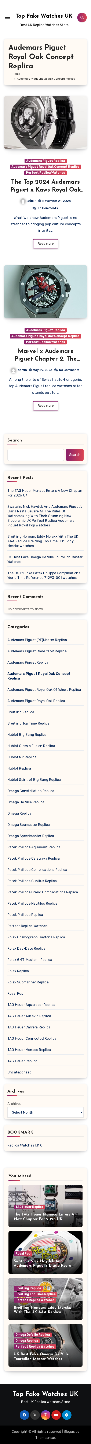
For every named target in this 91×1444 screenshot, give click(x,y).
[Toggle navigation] (7, 17)
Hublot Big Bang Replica (27, 735)
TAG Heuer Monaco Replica (29, 1050)
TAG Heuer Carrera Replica (28, 1027)
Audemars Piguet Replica (45, 161)
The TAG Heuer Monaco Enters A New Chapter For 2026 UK (44, 493)
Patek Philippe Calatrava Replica (33, 858)
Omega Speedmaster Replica (30, 836)
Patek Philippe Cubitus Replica (32, 881)
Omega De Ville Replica (25, 802)
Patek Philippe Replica (25, 915)
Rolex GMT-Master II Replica (29, 960)
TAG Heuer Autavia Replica (29, 1016)
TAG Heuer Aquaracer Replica (31, 1005)
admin (31, 201)
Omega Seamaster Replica (28, 825)
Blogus (69, 1432)
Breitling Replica (20, 712)
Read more (46, 243)
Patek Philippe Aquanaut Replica (33, 847)
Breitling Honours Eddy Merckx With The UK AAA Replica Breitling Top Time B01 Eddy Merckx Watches (42, 541)
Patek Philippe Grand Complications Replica (42, 892)
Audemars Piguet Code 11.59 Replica (37, 651)
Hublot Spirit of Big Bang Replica (34, 780)
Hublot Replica (19, 768)
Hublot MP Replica (21, 757)
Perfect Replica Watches (45, 173)
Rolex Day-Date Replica (26, 948)
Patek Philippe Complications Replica (37, 870)
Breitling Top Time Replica (28, 723)
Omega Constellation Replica (30, 791)
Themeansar (45, 1438)
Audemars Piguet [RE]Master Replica (37, 640)
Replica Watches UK (23, 1145)
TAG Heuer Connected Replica (31, 1038)
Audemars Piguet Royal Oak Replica (36, 701)
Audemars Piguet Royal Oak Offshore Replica (44, 690)
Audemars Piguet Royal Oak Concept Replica (45, 167)
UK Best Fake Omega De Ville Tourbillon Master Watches (45, 559)
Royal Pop (15, 993)
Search (14, 440)
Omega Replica (19, 813)
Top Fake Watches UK (44, 16)
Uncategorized (19, 1072)
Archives (14, 1104)
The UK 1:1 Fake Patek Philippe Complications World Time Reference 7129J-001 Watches (43, 575)
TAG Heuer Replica (22, 1061)
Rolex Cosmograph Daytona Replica (36, 937)
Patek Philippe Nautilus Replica (32, 903)
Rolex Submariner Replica (28, 982)
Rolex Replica (18, 971)
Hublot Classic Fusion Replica (31, 746)
